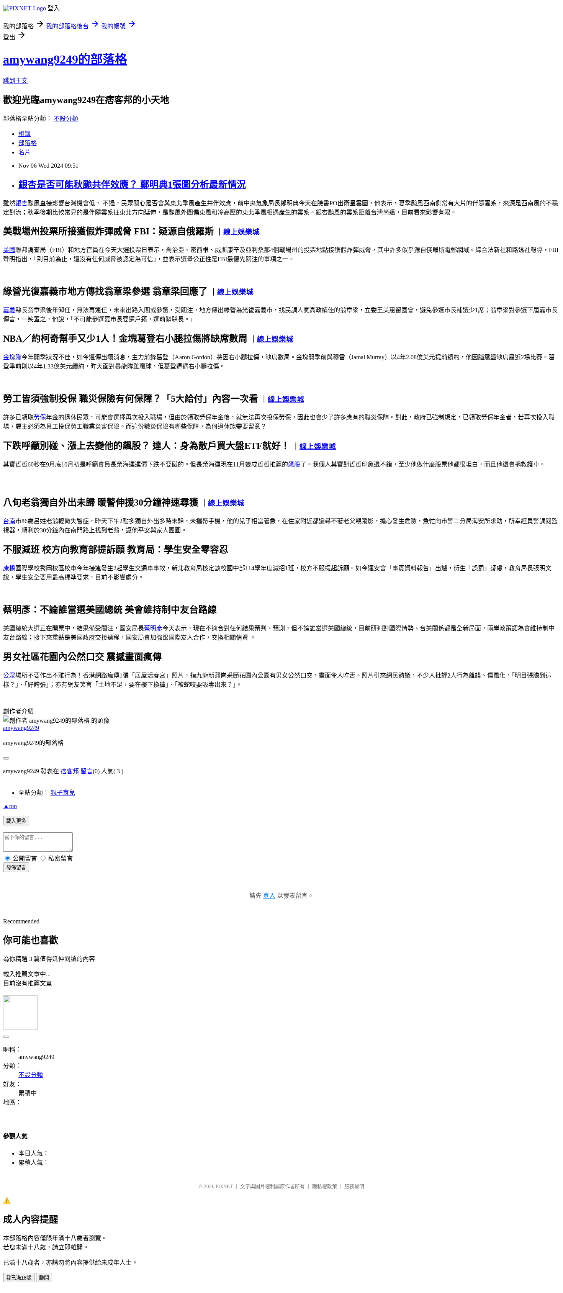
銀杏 (21, 203)
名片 (24, 152)
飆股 (294, 464)
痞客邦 (70, 771)
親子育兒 (63, 792)
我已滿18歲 (18, 1278)
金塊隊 (12, 357)
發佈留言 (16, 868)
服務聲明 (354, 1186)
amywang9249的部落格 (65, 59)
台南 (9, 521)
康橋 (9, 568)
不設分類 (66, 118)
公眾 (9, 675)
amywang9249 (21, 728)
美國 (9, 250)
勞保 (40, 417)
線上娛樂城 (241, 232)
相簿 (24, 134)
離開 (44, 1278)
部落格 (27, 143)
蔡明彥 (153, 628)
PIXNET (224, 1186)
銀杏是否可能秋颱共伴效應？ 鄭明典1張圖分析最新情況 (132, 185)
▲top (10, 806)
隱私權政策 (324, 1186)
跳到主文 (15, 80)
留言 (86, 771)
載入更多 (16, 821)
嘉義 (9, 310)
